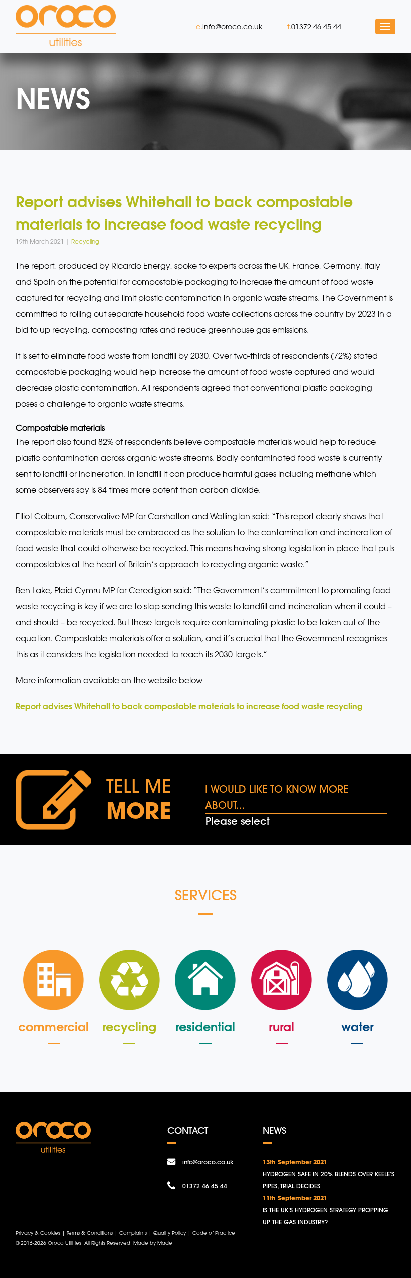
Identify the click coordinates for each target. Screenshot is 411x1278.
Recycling (129, 1026)
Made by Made (152, 1243)
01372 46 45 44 (316, 26)
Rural (281, 1026)
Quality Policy (169, 1233)
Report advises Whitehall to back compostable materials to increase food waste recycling (190, 706)
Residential (205, 1026)
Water (357, 1026)
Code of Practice (213, 1233)
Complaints (133, 1233)
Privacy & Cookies (38, 1233)
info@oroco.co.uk (232, 26)
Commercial (53, 1026)
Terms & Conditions (90, 1233)
